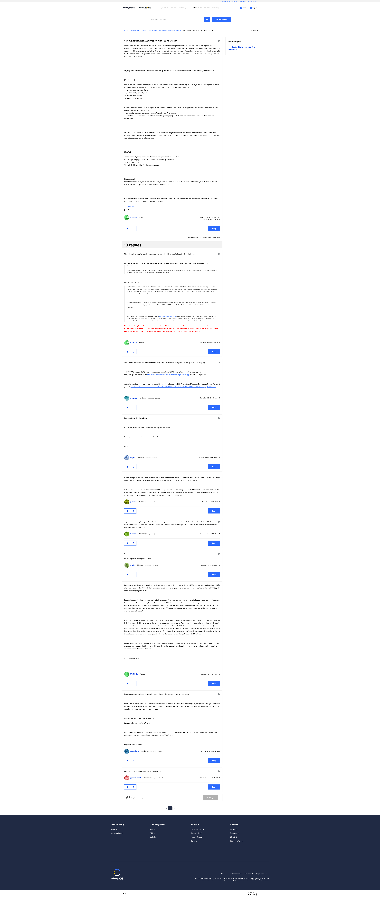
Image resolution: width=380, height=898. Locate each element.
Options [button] (253, 30)
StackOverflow (235, 841)
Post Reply (210, 798)
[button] (127, 228)
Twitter (233, 829)
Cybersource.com (197, 829)
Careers (194, 841)
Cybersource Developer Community (129, 7)
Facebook (233, 833)
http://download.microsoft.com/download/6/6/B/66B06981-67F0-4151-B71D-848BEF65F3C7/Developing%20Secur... (173, 387)
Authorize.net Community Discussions (161, 30)
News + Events (196, 837)
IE (126, 210)
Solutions (153, 837)
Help (244, 8)
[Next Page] (178, 808)
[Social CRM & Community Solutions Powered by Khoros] (252, 894)
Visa (222, 874)
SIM (129, 210)
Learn (152, 829)
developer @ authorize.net (167, 316)
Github (232, 837)
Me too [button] (131, 206)
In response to (153, 398)
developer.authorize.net (230, 1)
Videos (152, 833)
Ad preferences (261, 874)
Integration (177, 30)
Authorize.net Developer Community (205, 8)
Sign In (254, 8)
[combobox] (179, 19)
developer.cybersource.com (248, 1)
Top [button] (126, 893)
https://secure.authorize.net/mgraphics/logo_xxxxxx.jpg (168, 374)
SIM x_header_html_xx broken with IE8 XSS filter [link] (198, 30)
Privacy (248, 874)
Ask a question (221, 19)
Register (114, 829)
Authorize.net (235, 874)
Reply (214, 229)
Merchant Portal (117, 833)
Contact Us (195, 833)
